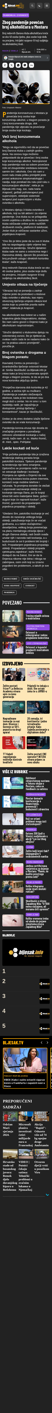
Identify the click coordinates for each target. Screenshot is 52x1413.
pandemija (9, 593)
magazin (5, 50)
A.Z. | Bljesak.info (26, 50)
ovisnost (30, 586)
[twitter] (11, 65)
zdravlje (14, 50)
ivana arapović (12, 586)
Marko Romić (10, 579)
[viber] (24, 65)
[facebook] (5, 65)
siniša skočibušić (32, 579)
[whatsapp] (18, 65)
